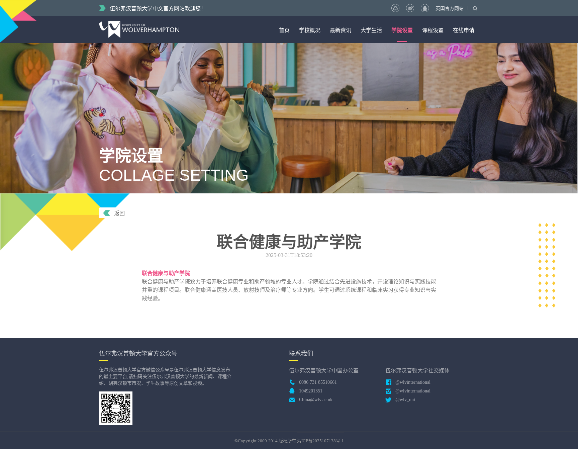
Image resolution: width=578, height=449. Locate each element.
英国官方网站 (450, 8)
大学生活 (371, 30)
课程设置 (433, 30)
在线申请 (463, 30)
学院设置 (402, 30)
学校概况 (309, 30)
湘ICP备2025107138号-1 (320, 440)
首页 (284, 30)
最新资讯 (340, 30)
